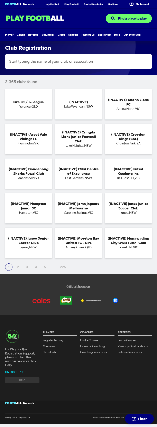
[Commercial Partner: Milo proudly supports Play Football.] (66, 300)
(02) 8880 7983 (15, 372)
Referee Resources (130, 352)
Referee (33, 34)
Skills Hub (104, 34)
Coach (21, 34)
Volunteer (48, 34)
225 (63, 267)
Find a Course (89, 340)
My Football (52, 4)
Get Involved (132, 34)
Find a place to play (132, 18)
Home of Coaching (92, 346)
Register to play (53, 340)
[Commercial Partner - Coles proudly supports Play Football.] (41, 300)
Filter (142, 419)
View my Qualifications (133, 346)
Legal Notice (24, 417)
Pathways (88, 34)
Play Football (71, 4)
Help (117, 34)
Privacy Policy (11, 417)
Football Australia (93, 4)
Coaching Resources (93, 352)
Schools (73, 34)
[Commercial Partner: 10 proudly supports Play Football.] (115, 300)
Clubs (61, 34)
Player (9, 34)
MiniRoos (113, 4)
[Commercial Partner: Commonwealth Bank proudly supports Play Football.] (91, 300)
